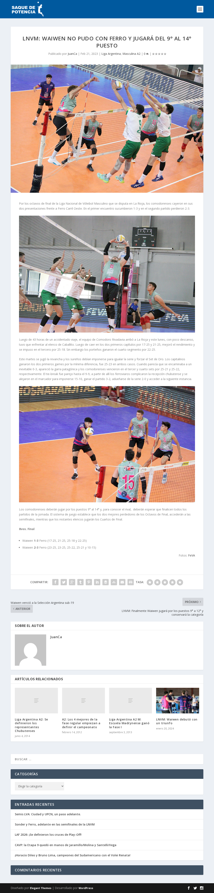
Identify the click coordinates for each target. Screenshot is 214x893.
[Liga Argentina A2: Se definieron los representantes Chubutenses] (36, 700)
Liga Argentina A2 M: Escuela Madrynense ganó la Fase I (129, 723)
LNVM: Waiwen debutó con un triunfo (176, 721)
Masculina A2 (131, 54)
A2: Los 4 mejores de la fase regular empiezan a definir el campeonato (81, 723)
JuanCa (72, 54)
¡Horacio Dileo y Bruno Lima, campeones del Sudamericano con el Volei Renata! (72, 855)
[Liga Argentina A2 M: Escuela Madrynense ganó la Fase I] (130, 700)
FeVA (191, 555)
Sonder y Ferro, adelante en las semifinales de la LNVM (55, 824)
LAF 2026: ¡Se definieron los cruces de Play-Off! (48, 835)
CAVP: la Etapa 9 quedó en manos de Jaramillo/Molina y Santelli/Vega (65, 845)
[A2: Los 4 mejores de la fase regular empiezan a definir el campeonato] (83, 700)
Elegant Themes (40, 888)
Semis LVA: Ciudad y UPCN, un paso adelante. (48, 814)
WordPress (86, 888)
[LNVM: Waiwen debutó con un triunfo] (177, 700)
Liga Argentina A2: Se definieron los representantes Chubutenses (31, 725)
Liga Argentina (111, 54)
